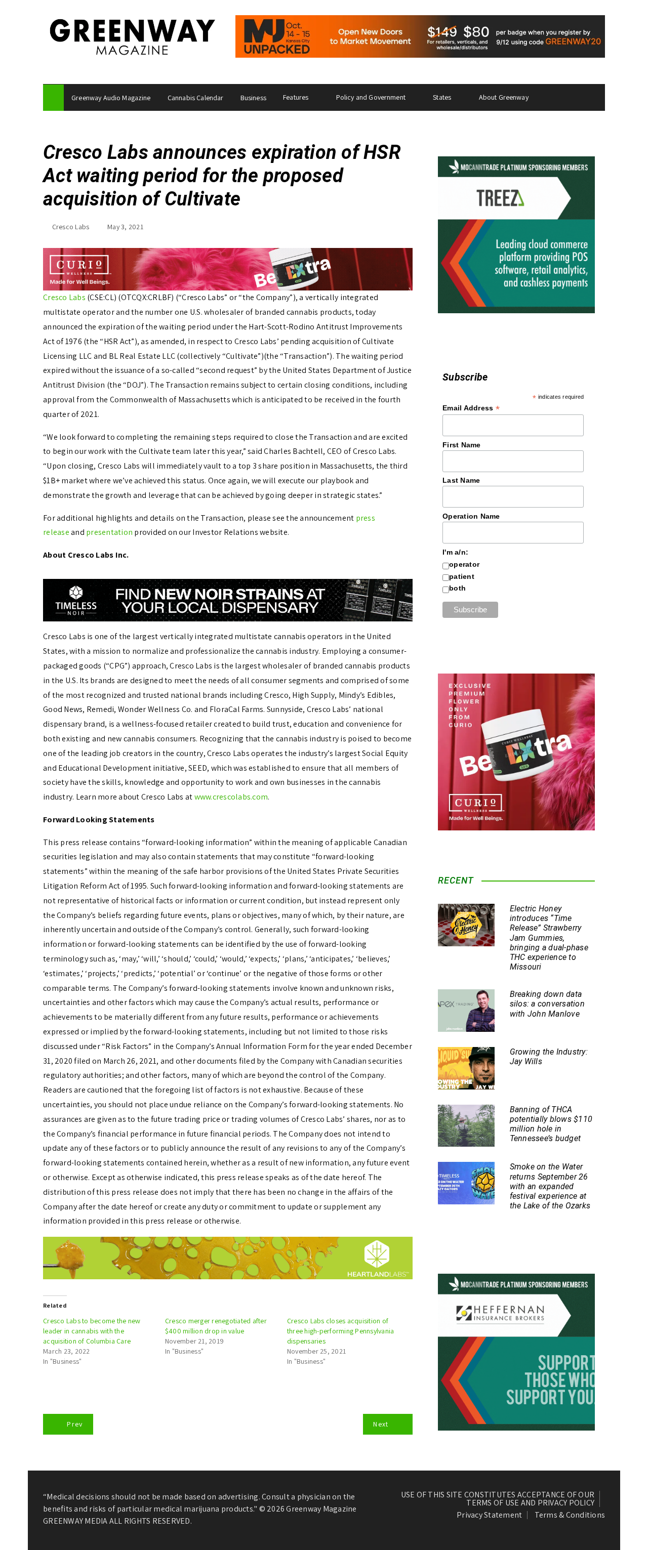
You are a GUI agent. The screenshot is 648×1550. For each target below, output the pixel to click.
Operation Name (471, 516)
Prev (75, 1424)
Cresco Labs (71, 226)
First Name (461, 445)
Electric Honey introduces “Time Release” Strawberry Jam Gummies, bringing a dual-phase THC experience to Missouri (549, 938)
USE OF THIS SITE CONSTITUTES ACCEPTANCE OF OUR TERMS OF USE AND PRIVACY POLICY (498, 1499)
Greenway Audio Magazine (110, 97)
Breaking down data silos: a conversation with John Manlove (547, 1003)
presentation (109, 532)
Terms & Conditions (570, 1515)
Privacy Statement (489, 1515)
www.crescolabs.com (231, 796)
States (442, 97)
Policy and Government (371, 97)
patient (461, 576)
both (457, 588)
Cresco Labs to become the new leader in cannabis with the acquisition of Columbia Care (91, 1331)
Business (253, 97)
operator (464, 564)
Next (380, 1424)
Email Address (471, 408)
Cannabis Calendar (196, 97)
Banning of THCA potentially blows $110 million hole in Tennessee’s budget (551, 1124)
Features (295, 97)
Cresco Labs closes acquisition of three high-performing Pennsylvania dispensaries (340, 1331)
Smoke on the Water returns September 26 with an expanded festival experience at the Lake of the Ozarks (550, 1186)
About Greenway (504, 97)
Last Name (461, 480)
